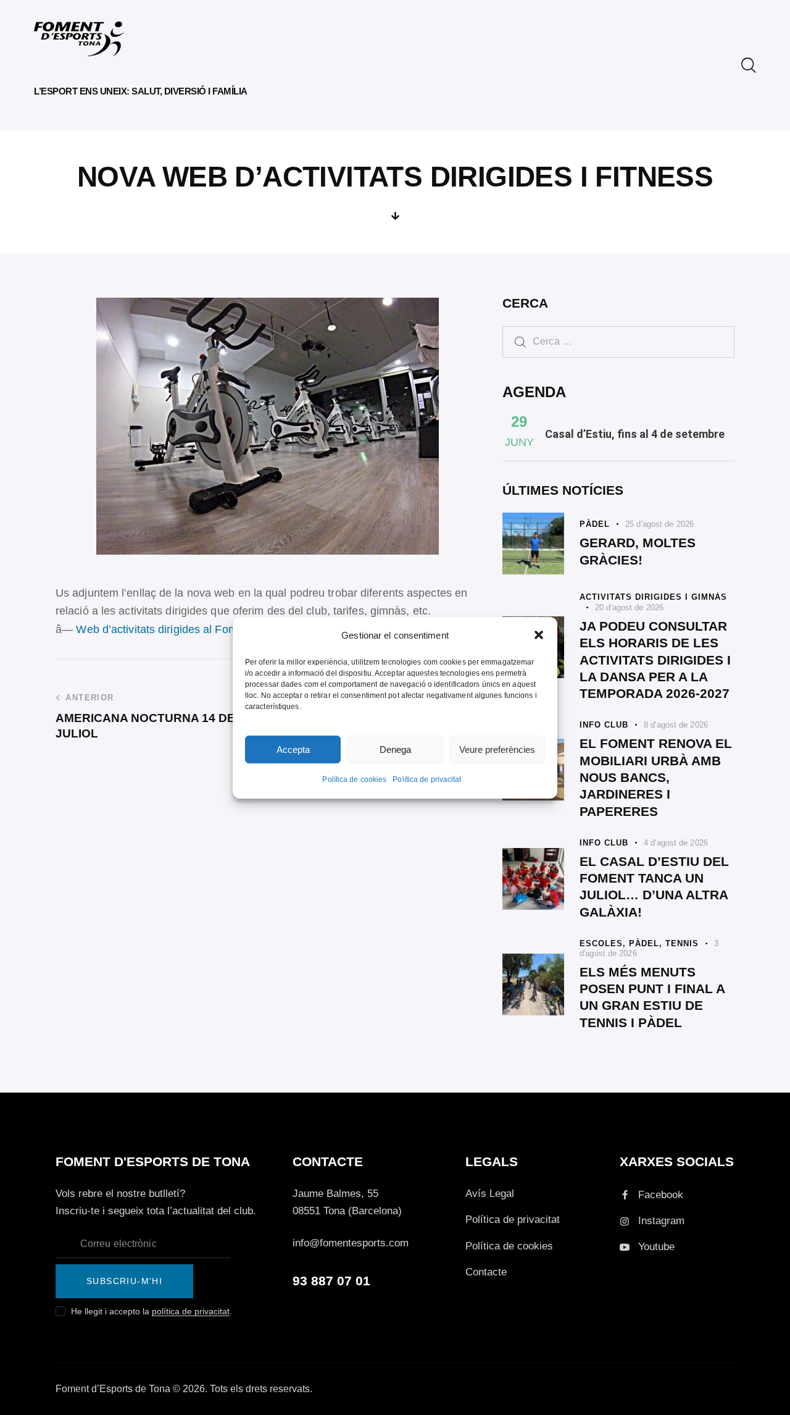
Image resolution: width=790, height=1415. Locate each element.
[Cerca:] (618, 341)
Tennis (682, 943)
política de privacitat (191, 1311)
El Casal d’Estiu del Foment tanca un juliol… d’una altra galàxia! (654, 886)
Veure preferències (497, 749)
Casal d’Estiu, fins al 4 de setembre (635, 433)
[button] (539, 635)
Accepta (293, 749)
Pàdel (595, 524)
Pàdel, (647, 943)
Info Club (604, 724)
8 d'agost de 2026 (676, 724)
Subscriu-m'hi (124, 1281)
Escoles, (604, 943)
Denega (395, 749)
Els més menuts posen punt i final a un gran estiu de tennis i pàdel (652, 997)
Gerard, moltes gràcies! (638, 550)
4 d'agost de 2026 (676, 842)
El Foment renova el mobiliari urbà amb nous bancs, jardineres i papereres (656, 777)
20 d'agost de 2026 (629, 607)
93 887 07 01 (331, 1281)
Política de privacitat (427, 779)
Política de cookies (354, 779)
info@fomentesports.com (351, 1243)
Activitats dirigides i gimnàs (653, 597)
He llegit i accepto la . (151, 1311)
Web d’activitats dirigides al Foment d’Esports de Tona (212, 629)
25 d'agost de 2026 (659, 524)
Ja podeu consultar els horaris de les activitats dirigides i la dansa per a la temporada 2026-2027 (655, 659)
